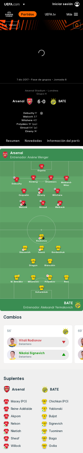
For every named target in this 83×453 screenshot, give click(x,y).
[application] (41, 53)
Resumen (13, 140)
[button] (71, 14)
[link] (27, 14)
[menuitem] (29, 14)
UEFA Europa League (9, 14)
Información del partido (65, 140)
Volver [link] (13, 24)
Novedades (33, 140)
